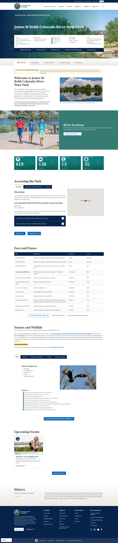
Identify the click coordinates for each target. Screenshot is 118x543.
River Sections (35, 62)
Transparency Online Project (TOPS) (64, 527)
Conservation (47, 513)
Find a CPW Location (58, 315)
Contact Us (93, 522)
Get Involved (78, 62)
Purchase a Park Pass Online (38, 315)
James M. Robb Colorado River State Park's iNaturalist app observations (72, 333)
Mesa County (43, 73)
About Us (94, 6)
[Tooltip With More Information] (103, 56)
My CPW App (93, 525)
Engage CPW (78, 516)
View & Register (20, 466)
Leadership (61, 524)
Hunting (61, 6)
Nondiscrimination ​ (60, 540)
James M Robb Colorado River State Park (38, 15)
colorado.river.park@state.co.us (94, 43)
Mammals (24, 357)
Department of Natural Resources (74, 540)
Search (103, 6)
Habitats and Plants (60, 357)
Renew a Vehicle (87, 1)
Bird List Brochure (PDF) (57, 347)
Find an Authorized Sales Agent (77, 315)
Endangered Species (48, 518)
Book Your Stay (55, 50)
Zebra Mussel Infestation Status (33, 187)
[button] (86, 201)
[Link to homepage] (22, 512)
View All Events (58, 473)
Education (46, 516)
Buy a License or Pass (78, 1)
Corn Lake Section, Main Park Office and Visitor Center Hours (32, 218)
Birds (17, 357)
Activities (77, 6)
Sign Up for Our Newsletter (97, 517)
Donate (101, 1)
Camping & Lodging (64, 62)
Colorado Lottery (63, 516)
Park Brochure (33, 233)
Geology (49, 357)
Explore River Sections (71, 134)
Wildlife (86, 6)
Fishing (68, 6)
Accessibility (51, 540)
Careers (77, 513)
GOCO (61, 521)
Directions (19, 187)
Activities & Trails (49, 62)
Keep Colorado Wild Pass (22, 272)
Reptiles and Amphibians (37, 357)
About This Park (21, 62)
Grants (76, 518)
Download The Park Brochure (73, 50)
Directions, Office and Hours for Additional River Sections (31, 223)
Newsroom (46, 521)
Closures (48, 187)
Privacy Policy (42, 540)
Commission (62, 518)
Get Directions (91, 50)
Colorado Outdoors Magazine (95, 513)
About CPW (62, 513)
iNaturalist (21, 335)
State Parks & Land (49, 6)
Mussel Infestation (25, 50)
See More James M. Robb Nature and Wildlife (58, 418)
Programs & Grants (48, 524)
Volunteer (95, 1)
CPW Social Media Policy (96, 520)
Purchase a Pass (41, 50)
